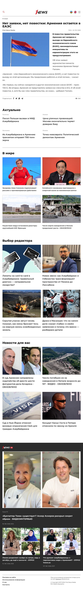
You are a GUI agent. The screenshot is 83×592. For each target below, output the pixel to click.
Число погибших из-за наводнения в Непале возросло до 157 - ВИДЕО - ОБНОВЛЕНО (61, 381)
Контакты (6, 584)
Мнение (45, 114)
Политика (5, 114)
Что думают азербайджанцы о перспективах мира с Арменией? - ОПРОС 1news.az (61, 560)
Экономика (6, 130)
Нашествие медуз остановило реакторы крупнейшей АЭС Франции (19, 227)
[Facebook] (14, 98)
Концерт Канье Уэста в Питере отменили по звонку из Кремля (59, 424)
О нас (4, 582)
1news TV (5, 511)
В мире (5, 18)
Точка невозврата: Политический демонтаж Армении (61, 136)
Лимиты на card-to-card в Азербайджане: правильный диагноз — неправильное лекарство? (18, 280)
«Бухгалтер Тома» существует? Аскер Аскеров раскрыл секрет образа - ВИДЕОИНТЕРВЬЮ (37, 517)
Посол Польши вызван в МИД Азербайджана (18, 119)
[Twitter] (16, 98)
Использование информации (13, 579)
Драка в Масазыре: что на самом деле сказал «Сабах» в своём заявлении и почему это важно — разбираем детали (60, 325)
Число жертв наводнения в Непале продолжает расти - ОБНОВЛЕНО (57, 227)
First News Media (8, 30)
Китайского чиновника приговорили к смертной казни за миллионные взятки (59, 189)
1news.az (58, 579)
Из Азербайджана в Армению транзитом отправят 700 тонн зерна (18, 137)
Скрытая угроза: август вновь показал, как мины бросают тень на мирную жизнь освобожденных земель (21, 325)
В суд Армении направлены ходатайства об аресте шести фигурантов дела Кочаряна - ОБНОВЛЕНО (18, 382)
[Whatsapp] (19, 98)
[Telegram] (22, 98)
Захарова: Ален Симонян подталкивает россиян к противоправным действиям (19, 189)
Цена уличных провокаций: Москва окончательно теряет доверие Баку (59, 121)
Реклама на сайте (9, 577)
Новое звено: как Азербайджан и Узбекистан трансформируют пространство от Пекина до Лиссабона (60, 280)
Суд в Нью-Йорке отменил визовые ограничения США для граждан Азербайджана (19, 426)
